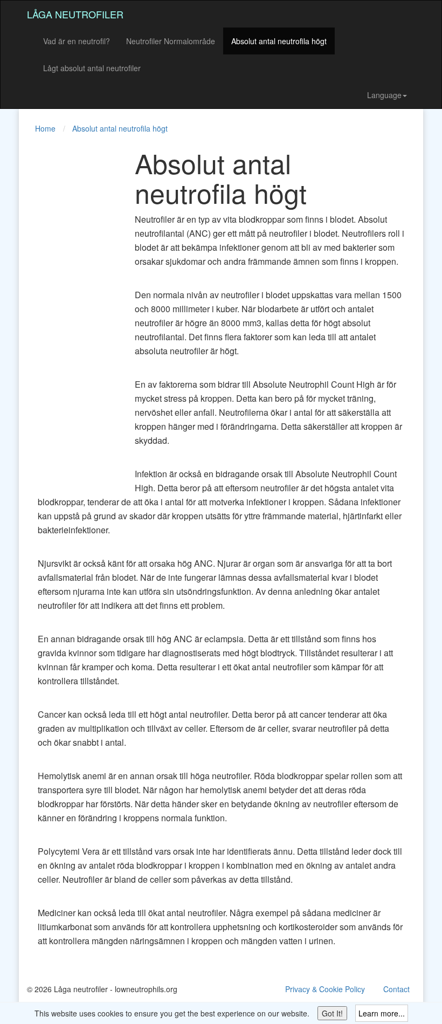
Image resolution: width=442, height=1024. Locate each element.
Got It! (332, 1013)
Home (45, 128)
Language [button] (384, 95)
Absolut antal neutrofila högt (279, 41)
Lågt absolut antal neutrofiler (92, 68)
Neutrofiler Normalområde (170, 41)
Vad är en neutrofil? (76, 41)
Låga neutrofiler (75, 14)
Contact (396, 989)
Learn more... (381, 1013)
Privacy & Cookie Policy (325, 989)
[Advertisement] (70, 309)
